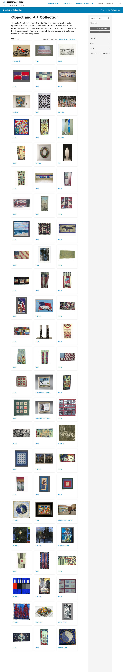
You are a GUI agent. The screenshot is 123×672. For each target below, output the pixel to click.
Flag (37, 61)
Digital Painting (63, 545)
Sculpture (16, 112)
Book (37, 341)
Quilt (14, 86)
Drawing (61, 443)
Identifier (72, 39)
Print (60, 61)
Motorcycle (16, 61)
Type (91, 43)
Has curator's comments (99, 53)
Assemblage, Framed (43, 392)
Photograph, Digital (65, 520)
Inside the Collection (12, 10)
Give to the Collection (110, 10)
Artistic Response (99, 28)
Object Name (63, 39)
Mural (15, 443)
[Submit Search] (120, 3)
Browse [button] (67, 3)
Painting (61, 112)
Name (92, 48)
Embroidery (62, 647)
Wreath (38, 163)
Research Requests (84, 3)
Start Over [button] (100, 32)
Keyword (93, 38)
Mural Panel (62, 622)
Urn (59, 163)
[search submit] (108, 18)
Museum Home (54, 3)
